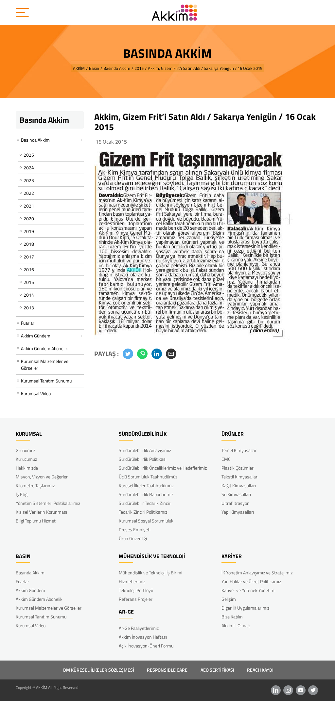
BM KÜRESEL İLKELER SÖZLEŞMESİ (98, 669)
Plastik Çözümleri (238, 467)
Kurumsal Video (36, 393)
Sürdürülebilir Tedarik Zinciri (145, 503)
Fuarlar (27, 322)
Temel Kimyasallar (238, 450)
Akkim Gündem (30, 590)
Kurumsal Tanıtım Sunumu (46, 380)
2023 (29, 180)
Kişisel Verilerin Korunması (41, 511)
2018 (29, 244)
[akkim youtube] (301, 690)
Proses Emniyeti (134, 529)
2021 (29, 205)
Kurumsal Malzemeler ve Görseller (44, 364)
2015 (29, 282)
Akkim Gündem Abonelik (44, 348)
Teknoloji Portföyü (136, 590)
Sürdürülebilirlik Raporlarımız (146, 494)
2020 (29, 218)
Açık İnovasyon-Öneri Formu (146, 645)
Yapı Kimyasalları (237, 511)
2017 (29, 256)
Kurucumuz (26, 459)
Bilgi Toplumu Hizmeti (36, 520)
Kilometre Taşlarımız (35, 485)
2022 (29, 193)
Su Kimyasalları (236, 494)
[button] (128, 354)
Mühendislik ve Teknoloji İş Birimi (150, 572)
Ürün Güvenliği (133, 538)
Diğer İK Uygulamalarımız (245, 607)
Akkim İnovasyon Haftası (143, 636)
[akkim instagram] (288, 690)
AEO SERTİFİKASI (217, 669)
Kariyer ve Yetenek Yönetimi (248, 590)
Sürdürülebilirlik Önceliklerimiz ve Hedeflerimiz (163, 467)
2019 (29, 231)
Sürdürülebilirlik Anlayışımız (145, 450)
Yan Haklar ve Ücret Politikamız (251, 581)
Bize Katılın (232, 616)
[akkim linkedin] (276, 690)
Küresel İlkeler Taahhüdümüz (146, 485)
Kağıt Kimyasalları (238, 485)
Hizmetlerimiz (132, 581)
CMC (226, 459)
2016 (29, 269)
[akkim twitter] (313, 690)
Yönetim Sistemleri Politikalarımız (48, 503)
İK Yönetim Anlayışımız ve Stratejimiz (256, 572)
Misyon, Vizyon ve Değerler (42, 476)
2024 (29, 167)
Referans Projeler (135, 599)
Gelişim (228, 599)
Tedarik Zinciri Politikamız (143, 511)
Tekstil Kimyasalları (239, 476)
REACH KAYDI (260, 669)
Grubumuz (25, 450)
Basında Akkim (30, 572)
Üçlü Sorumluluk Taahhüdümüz (148, 476)
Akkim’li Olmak (235, 625)
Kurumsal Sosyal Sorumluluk (146, 520)
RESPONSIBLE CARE (167, 669)
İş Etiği (22, 494)
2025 (29, 154)
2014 (29, 294)
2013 (29, 307)
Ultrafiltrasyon (235, 503)
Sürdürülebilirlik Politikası (143, 459)
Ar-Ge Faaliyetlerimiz (139, 628)
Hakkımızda (27, 467)
